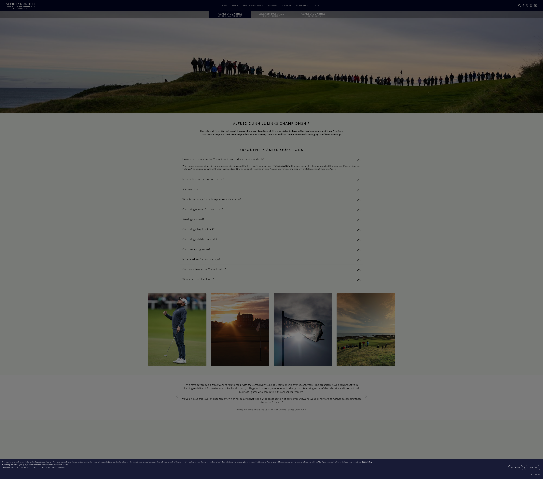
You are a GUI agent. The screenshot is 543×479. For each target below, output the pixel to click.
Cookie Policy (367, 462)
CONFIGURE (532, 468)
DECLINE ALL (536, 474)
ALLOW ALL (515, 468)
